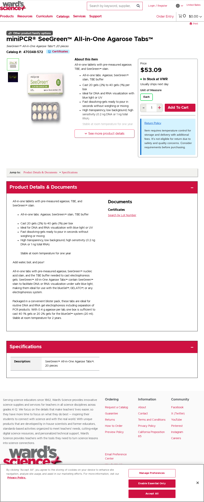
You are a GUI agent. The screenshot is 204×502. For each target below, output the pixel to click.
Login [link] (151, 6)
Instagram (177, 432)
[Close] (197, 482)
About (142, 407)
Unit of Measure (151, 90)
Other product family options (31, 33)
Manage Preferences (152, 473)
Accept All (152, 493)
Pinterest (177, 426)
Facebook (177, 407)
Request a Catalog (116, 407)
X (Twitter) (178, 413)
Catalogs (63, 16)
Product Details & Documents (43, 187)
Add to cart (178, 107)
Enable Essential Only (152, 483)
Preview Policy (114, 432)
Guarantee (111, 413)
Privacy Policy (147, 426)
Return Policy (152, 123)
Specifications (26, 346)
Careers (176, 438)
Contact (143, 413)
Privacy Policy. (16, 477)
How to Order (114, 426)
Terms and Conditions (152, 419)
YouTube (176, 419)
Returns (110, 419)
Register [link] (162, 6)
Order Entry (165, 16)
